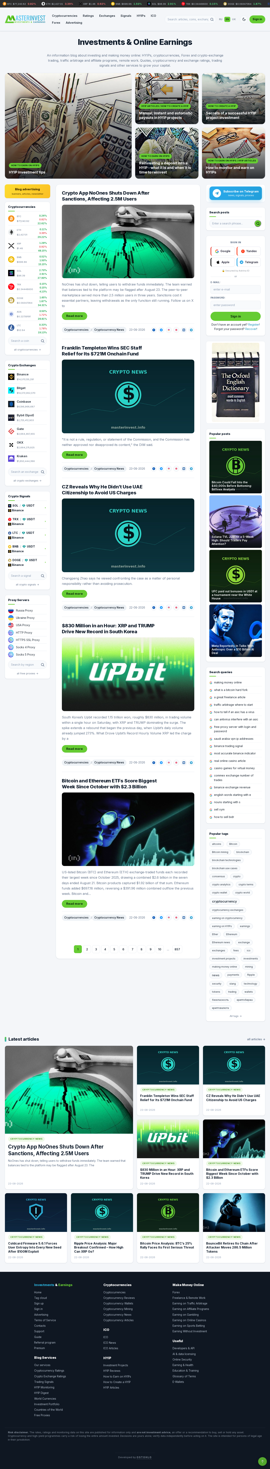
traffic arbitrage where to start (233, 704)
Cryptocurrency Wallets (118, 1303)
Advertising (74, 22)
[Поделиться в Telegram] (191, 330)
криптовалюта (220, 1007)
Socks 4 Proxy (25, 647)
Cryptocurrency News (109, 329)
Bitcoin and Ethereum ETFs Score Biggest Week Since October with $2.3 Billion (109, 784)
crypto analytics (221, 884)
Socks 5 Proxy (25, 654)
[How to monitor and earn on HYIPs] (233, 153)
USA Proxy (23, 625)
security (216, 983)
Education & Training (186, 1370)
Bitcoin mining (220, 852)
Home (38, 1292)
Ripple (251, 974)
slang (232, 983)
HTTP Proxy (24, 632)
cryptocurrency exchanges (227, 909)
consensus (218, 876)
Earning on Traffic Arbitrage (190, 1303)
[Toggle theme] (244, 19)
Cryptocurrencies (64, 15)
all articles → (256, 1039)
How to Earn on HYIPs (117, 1376)
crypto (237, 876)
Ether (215, 934)
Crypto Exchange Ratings (50, 1376)
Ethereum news (221, 942)
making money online (228, 682)
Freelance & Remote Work (189, 1297)
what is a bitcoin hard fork (231, 690)
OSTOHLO (144, 1457)
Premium (39, 1348)
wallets (249, 991)
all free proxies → (27, 673)
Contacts (40, 1325)
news (215, 975)
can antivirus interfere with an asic (236, 719)
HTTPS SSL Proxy (28, 640)
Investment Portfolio (46, 1404)
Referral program (45, 1342)
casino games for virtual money (234, 768)
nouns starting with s (227, 802)
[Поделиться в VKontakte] (184, 330)
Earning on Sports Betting (189, 1325)
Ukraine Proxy (25, 617)
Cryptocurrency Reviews (119, 1297)
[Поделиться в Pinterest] (176, 330)
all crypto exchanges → (27, 480)
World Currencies (45, 1398)
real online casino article (230, 760)
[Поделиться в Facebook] (154, 330)
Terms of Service (45, 1320)
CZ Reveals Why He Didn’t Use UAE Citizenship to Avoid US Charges (102, 490)
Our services (42, 1365)
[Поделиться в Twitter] (161, 330)
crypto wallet (219, 892)
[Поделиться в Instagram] (169, 330)
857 (177, 949)
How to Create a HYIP (117, 1382)
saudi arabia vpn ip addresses (233, 738)
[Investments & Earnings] (25, 19)
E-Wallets (178, 1381)
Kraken (22, 456)
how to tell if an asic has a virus (234, 712)
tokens (216, 991)
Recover (251, 329)
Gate (20, 429)
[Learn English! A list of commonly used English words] (235, 382)
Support (39, 1331)
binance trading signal (228, 746)
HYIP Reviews (111, 1370)
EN (227, 19)
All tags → (236, 1016)
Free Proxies (42, 1415)
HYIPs (141, 15)
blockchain (242, 852)
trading (232, 991)
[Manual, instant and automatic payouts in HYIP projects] (166, 98)
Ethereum (231, 934)
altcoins (216, 843)
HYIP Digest (41, 1393)
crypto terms (246, 884)
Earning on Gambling (186, 1314)
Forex (56, 22)
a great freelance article (229, 697)
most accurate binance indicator (235, 753)
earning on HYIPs (222, 926)
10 (159, 949)
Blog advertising (27, 191)
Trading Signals (44, 1381)
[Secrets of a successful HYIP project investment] (233, 98)
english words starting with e (232, 794)
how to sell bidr (224, 817)
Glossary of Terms (184, 1376)
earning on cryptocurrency (227, 918)
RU (221, 19)
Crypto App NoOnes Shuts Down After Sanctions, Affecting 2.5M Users (105, 196)
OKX (20, 442)
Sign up (39, 1303)
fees (236, 950)
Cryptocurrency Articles (118, 1320)
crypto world (242, 892)
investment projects (223, 958)
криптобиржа (245, 999)
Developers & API (183, 1348)
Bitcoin (233, 843)
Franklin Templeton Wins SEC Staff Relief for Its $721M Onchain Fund (102, 351)
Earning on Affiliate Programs (191, 1309)
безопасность (220, 999)
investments (251, 958)
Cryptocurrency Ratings (49, 1370)
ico (248, 950)
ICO (153, 15)
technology (250, 983)
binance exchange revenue (232, 787)
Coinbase (24, 401)
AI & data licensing (184, 1354)
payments (233, 974)
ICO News (109, 1342)
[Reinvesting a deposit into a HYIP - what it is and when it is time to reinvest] (166, 153)
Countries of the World (48, 1409)
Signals (126, 15)
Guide (38, 1337)
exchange (244, 942)
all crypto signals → (27, 584)
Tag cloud (40, 1297)
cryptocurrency (224, 901)
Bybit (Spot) (25, 415)
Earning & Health (183, 1365)
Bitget (21, 388)
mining (249, 966)
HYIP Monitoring (44, 1387)
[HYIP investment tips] (68, 126)
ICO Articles (110, 1348)
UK (234, 19)
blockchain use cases (224, 868)
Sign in (257, 19)
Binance (23, 374)
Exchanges (107, 15)
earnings (245, 926)
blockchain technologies (226, 860)
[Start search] (257, 223)
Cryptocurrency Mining (118, 1309)
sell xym (219, 809)
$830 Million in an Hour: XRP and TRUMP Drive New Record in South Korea (108, 628)
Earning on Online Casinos (189, 1320)
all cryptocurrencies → (27, 349)
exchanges (218, 950)
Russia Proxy (24, 610)
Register (253, 324)
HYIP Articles (111, 1387)
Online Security (182, 1359)
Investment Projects (115, 1365)
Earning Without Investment (190, 1331)
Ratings (88, 15)
